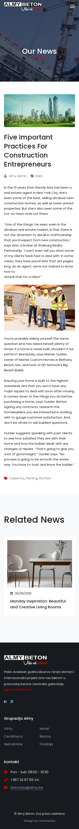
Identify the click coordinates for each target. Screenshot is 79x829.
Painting (31, 478)
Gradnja (46, 744)
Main (39, 176)
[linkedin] (12, 702)
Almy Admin (18, 176)
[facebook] (5, 702)
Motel (44, 728)
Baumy (45, 736)
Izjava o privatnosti (17, 689)
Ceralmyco (13, 736)
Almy (8, 728)
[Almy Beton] (23, 6)
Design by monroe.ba (39, 821)
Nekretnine (13, 744)
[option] (39, 576)
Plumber (45, 478)
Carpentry (16, 478)
